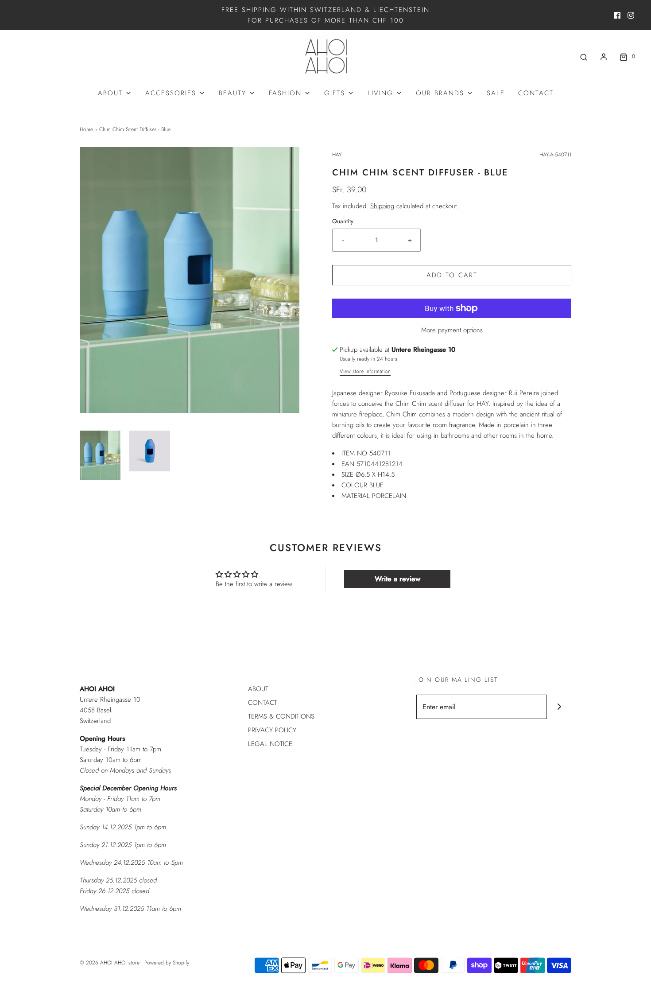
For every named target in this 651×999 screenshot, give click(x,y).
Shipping (382, 206)
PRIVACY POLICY (272, 730)
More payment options (452, 330)
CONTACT (536, 93)
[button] (100, 455)
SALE (496, 93)
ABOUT (258, 689)
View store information (365, 371)
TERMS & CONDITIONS (281, 716)
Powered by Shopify (166, 963)
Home (86, 129)
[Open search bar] (584, 56)
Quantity (342, 221)
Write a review (397, 579)
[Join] (559, 707)
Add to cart (451, 275)
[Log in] (603, 57)
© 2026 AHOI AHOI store (110, 963)
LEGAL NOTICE (270, 744)
